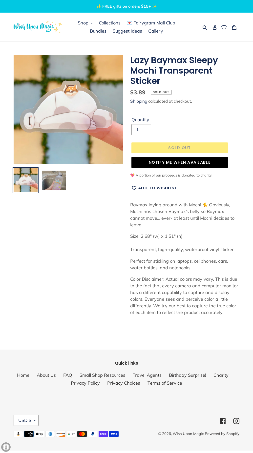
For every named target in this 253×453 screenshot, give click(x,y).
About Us (46, 375)
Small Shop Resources (102, 375)
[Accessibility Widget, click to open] (6, 447)
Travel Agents (147, 375)
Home (23, 375)
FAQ (67, 375)
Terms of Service (165, 383)
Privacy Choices (123, 383)
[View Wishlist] (224, 27)
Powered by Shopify (222, 433)
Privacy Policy (85, 383)
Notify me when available (180, 162)
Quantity (140, 119)
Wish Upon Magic (188, 433)
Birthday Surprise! (187, 375)
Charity (221, 375)
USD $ (24, 420)
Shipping (138, 101)
